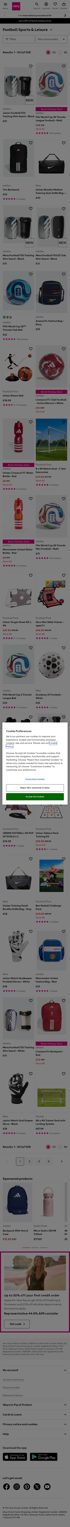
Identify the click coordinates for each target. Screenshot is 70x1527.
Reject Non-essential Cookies (35, 787)
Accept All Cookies (35, 796)
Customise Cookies (35, 779)
